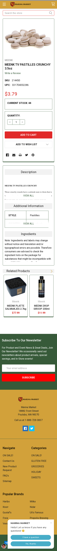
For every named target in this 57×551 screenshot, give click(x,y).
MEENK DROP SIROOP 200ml (42, 307)
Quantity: (13, 115)
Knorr (5, 507)
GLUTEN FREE (38, 460)
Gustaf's (7, 512)
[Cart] (54, 4)
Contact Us (8, 460)
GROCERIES (37, 466)
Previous (46, 271)
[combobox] (28, 13)
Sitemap (7, 481)
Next (51, 271)
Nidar (32, 507)
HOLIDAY (36, 472)
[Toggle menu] (4, 4)
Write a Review (13, 73)
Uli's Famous (36, 512)
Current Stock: (19, 103)
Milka (33, 501)
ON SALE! (8, 455)
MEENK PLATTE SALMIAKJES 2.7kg (15, 307)
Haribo (6, 501)
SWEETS (36, 477)
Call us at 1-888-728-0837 (28, 420)
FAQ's (6, 475)
